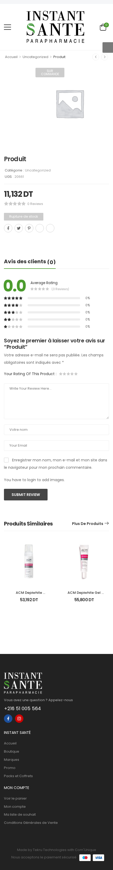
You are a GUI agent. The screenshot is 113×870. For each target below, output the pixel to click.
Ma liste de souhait (20, 814)
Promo (10, 767)
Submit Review (26, 494)
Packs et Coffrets (18, 775)
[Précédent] (95, 57)
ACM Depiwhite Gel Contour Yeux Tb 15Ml (84, 595)
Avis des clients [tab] (30, 262)
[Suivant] (104, 57)
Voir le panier (15, 798)
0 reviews (35, 203)
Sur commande (50, 72)
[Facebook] (8, 228)
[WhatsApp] (39, 228)
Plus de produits (87, 523)
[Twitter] (18, 228)
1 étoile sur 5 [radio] (61, 373)
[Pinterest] (29, 228)
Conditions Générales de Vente (31, 822)
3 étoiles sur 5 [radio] (68, 373)
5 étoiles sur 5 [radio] (76, 373)
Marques (11, 759)
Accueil (11, 56)
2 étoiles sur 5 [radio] (64, 373)
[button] (7, 27)
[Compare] (6, 240)
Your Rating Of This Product (30, 373)
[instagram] (19, 718)
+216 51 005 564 (22, 708)
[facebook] (8, 718)
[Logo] (55, 27)
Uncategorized (35, 56)
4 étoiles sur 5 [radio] (72, 373)
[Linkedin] (50, 228)
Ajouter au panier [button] (28, 602)
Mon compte (15, 806)
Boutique (11, 751)
